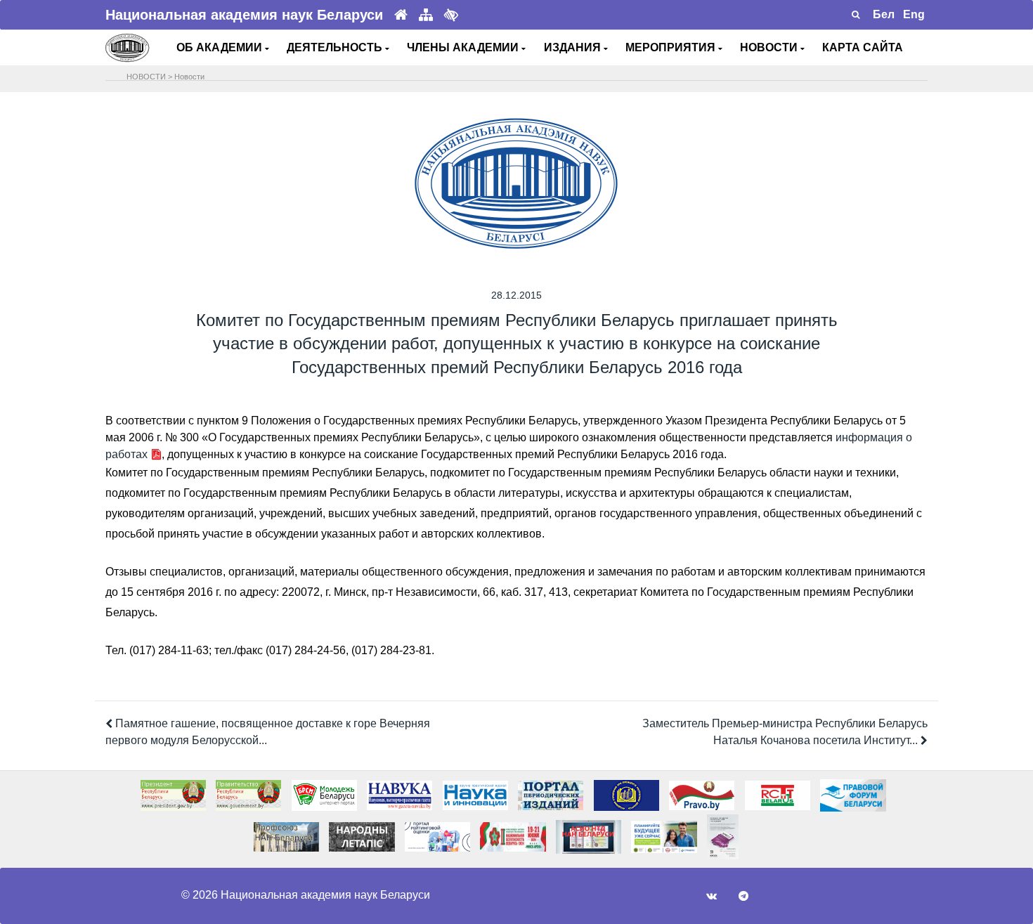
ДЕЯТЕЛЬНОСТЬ (336, 47)
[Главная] (401, 15)
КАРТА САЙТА (862, 47)
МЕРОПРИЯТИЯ (671, 47)
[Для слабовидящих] (451, 14)
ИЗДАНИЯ (574, 47)
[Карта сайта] (426, 15)
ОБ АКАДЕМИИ (220, 47)
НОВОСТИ (770, 47)
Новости (189, 76)
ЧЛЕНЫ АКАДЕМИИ (464, 47)
